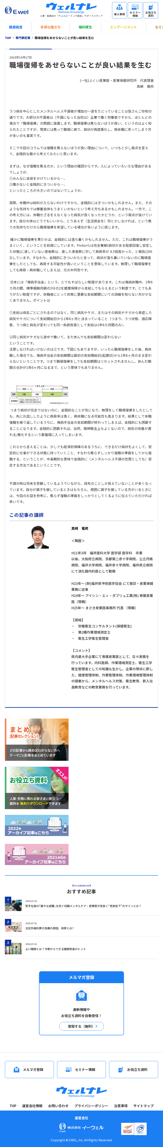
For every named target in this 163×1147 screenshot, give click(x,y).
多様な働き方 (50, 26)
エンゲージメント (123, 26)
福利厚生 (85, 26)
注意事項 (121, 1105)
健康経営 (15, 26)
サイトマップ (143, 1105)
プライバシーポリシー (91, 1105)
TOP (13, 1105)
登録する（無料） (81, 1026)
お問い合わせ (58, 1105)
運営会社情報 (32, 1105)
